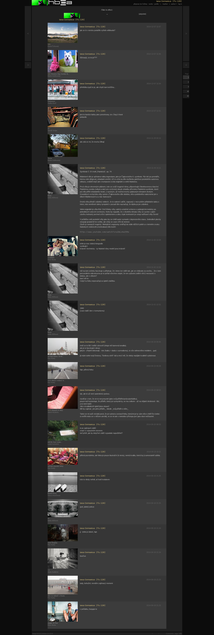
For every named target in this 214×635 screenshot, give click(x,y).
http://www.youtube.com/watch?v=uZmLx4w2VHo (104, 232)
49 (188, 91)
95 (188, 96)
